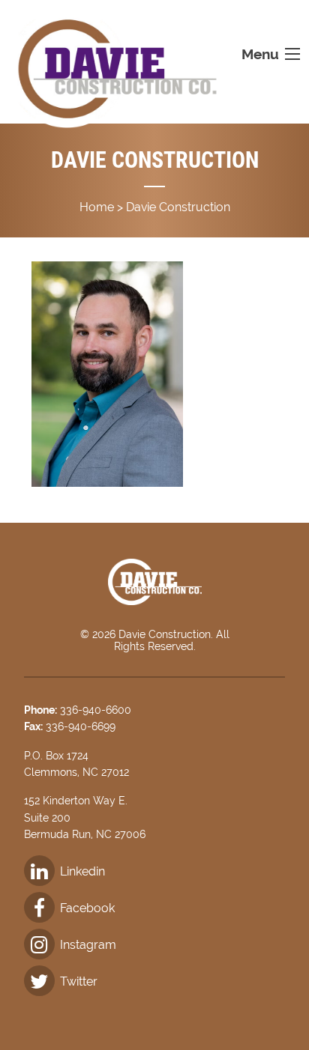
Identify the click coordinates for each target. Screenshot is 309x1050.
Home (97, 207)
